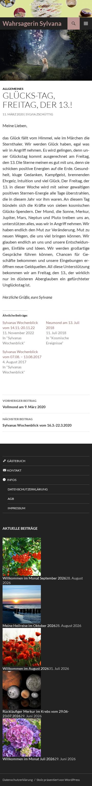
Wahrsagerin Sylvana (32, 23)
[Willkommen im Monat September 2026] (22, 556)
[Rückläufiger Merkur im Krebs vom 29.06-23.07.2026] (22, 689)
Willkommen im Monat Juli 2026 (28, 759)
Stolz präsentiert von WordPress (58, 780)
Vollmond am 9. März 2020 (24, 404)
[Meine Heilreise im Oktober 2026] (22, 604)
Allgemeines (13, 89)
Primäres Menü (86, 23)
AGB (11, 499)
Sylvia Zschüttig (39, 114)
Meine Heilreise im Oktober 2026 (29, 625)
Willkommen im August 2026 (26, 668)
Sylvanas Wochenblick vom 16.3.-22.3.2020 (37, 422)
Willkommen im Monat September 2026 (34, 578)
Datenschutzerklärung (28, 489)
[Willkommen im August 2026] (22, 647)
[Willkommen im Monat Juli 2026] (22, 737)
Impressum (16, 508)
